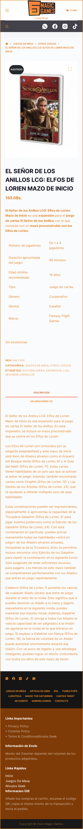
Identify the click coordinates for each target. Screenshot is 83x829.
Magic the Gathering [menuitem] (39, 696)
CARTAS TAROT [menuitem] (65, 696)
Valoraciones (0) (41, 401)
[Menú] (7, 10)
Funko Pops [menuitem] (69, 691)
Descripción (41, 392)
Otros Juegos (60, 365)
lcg (66, 370)
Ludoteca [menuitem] (14, 696)
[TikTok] (75, 26)
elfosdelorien (33, 370)
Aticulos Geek (15, 786)
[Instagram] (65, 26)
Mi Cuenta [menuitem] (21, 700)
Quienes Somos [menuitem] (41, 700)
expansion (54, 370)
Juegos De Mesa (37, 365)
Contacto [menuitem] (61, 700)
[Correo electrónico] (33, 678)
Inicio (9, 776)
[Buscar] (6, 26)
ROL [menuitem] (56, 691)
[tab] (41, 392)
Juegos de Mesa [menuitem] (16, 691)
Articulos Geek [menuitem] (40, 691)
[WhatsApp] (44, 26)
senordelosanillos (20, 374)
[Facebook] (55, 26)
